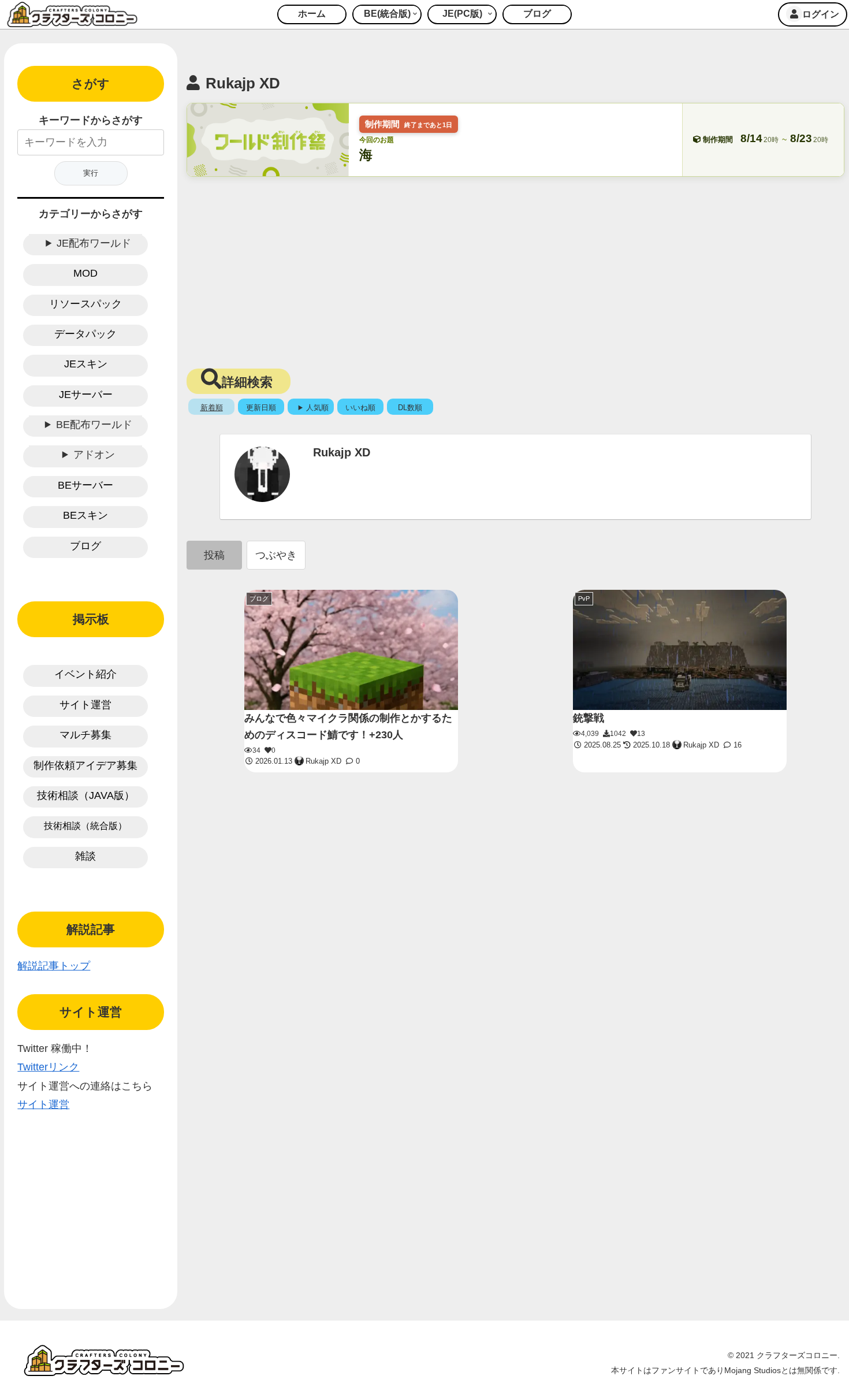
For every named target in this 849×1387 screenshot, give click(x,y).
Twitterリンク (48, 1067)
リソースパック (85, 304)
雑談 (85, 856)
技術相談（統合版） (85, 826)
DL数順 (410, 407)
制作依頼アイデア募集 (85, 765)
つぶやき (276, 555)
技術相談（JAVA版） (86, 795)
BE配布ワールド (94, 424)
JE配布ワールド (94, 243)
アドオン (94, 454)
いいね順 (360, 407)
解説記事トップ (53, 966)
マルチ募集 (85, 735)
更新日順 (261, 407)
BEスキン (85, 515)
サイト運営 (85, 705)
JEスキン (85, 364)
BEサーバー (85, 485)
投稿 (214, 555)
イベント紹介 (85, 674)
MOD (85, 273)
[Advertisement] (515, 269)
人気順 (317, 407)
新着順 (211, 407)
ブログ (85, 546)
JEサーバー (86, 394)
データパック (85, 334)
